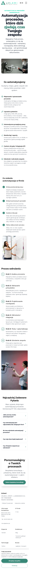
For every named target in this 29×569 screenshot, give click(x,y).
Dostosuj (14, 565)
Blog (16, 532)
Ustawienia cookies (20, 503)
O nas (16, 511)
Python (3, 546)
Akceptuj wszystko (14, 561)
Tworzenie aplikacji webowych (20, 536)
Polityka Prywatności (7, 503)
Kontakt (4, 532)
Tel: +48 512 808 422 (7, 519)
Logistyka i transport (20, 546)
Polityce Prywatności (17, 556)
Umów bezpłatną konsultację (14, 482)
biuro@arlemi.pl (6, 523)
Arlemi (4, 493)
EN (22, 3)
